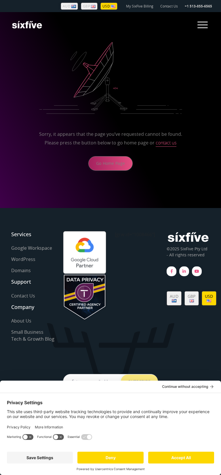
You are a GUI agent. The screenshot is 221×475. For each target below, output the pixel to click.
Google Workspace (31, 248)
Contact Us (169, 6)
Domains (21, 270)
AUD (67, 6)
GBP (87, 6)
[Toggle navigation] (202, 24)
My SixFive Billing (139, 6)
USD (106, 6)
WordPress (23, 259)
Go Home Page (110, 163)
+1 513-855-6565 (198, 6)
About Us (21, 321)
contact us (166, 143)
